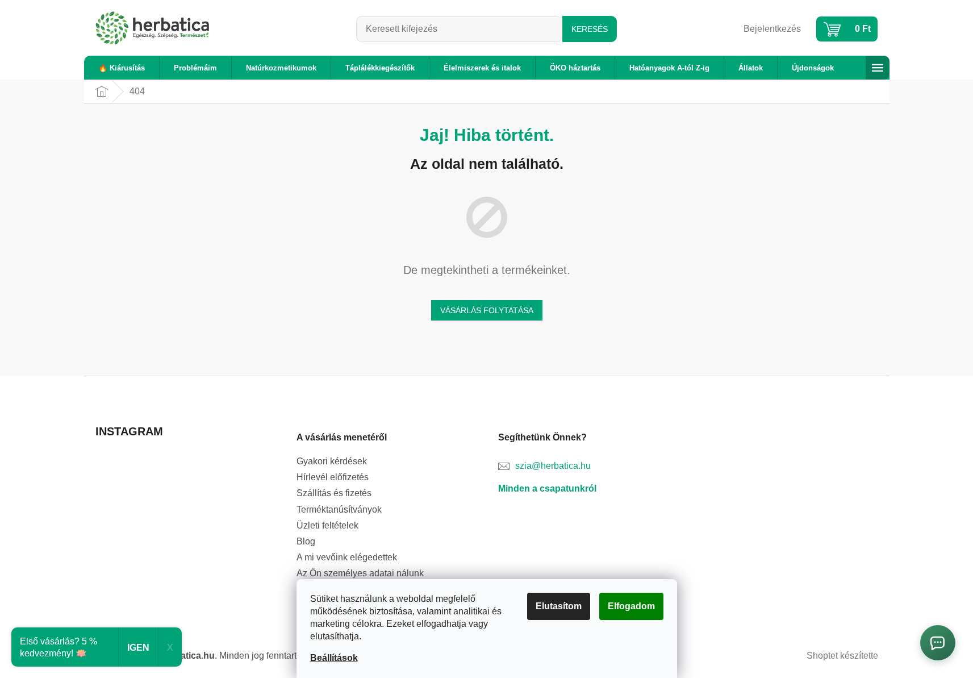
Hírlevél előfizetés (333, 477)
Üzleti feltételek (327, 525)
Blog (306, 541)
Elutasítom (559, 606)
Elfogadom (631, 606)
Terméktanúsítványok (339, 509)
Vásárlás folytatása (486, 310)
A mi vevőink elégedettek (347, 557)
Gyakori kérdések (332, 461)
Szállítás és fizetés (334, 493)
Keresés (589, 29)
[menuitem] (121, 68)
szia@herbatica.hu (553, 466)
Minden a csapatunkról (547, 488)
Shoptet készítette (842, 655)
